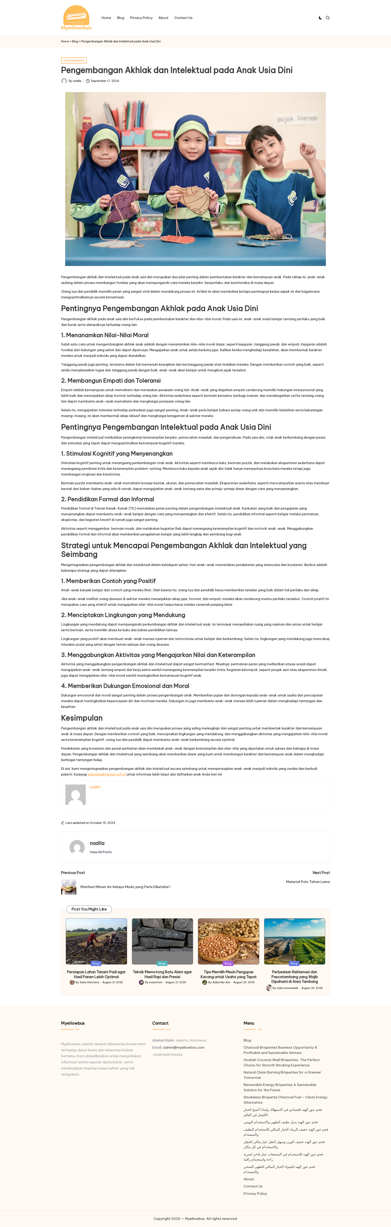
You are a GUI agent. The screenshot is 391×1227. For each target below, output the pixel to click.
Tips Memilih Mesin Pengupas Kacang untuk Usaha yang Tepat (229, 974)
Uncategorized (74, 60)
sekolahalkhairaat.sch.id (107, 774)
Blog (75, 41)
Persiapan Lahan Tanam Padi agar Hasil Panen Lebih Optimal (96, 974)
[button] (101, 852)
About (249, 1179)
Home (65, 41)
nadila (97, 843)
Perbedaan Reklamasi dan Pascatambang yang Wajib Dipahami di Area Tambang (294, 977)
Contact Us (253, 1186)
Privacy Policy (255, 1193)
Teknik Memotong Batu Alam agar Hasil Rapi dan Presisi (162, 974)
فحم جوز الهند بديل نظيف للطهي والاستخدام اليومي (281, 1122)
